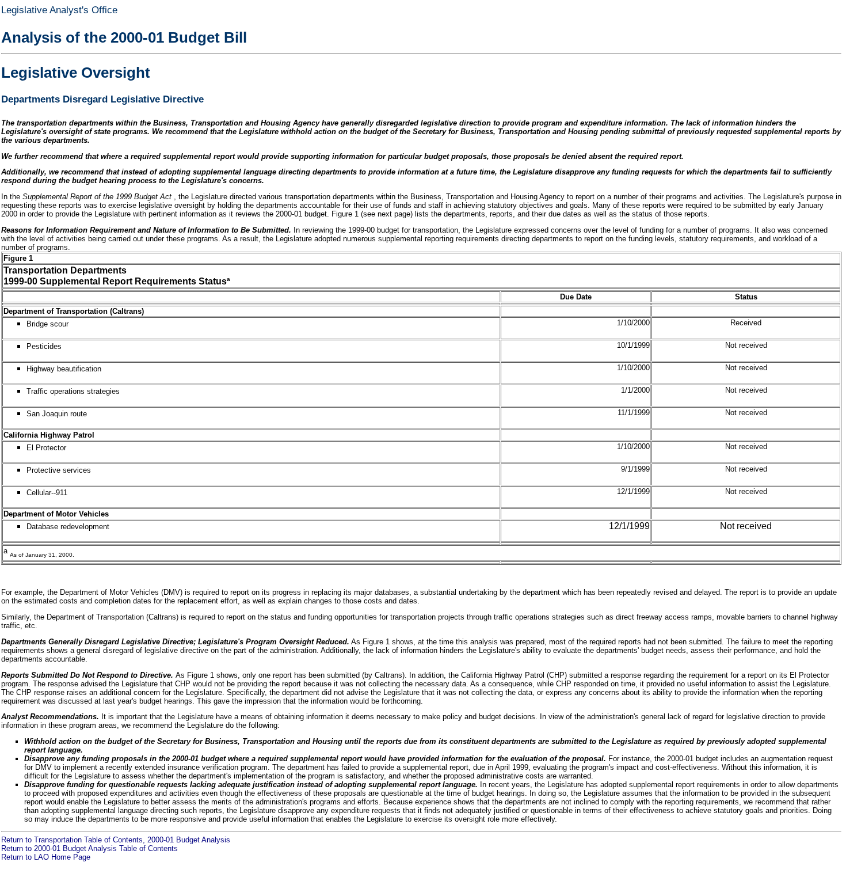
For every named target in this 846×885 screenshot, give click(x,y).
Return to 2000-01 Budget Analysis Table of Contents (89, 848)
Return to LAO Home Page (45, 857)
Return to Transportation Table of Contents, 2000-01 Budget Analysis (115, 839)
